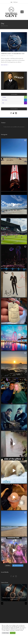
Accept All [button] (13, 632)
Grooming (4, 97)
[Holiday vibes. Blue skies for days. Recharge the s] (14, 151)
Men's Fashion (4, 100)
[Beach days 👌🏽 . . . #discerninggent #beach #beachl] (14, 205)
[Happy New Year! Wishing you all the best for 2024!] (14, 258)
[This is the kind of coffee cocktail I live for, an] (14, 497)
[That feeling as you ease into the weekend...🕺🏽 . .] (14, 550)
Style (3, 102)
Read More (4, 64)
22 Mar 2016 (3, 55)
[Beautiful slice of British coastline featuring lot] (14, 524)
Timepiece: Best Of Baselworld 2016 (12, 53)
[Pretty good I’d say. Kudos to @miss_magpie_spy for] (14, 284)
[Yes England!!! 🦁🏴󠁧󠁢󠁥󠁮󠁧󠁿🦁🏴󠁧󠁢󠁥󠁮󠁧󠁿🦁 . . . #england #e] (14, 178)
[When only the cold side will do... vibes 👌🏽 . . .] (14, 470)
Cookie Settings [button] (5, 632)
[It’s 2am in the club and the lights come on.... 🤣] (14, 444)
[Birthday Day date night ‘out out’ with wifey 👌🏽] (14, 391)
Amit (7, 55)
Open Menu (22, 12)
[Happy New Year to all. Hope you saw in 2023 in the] (14, 338)
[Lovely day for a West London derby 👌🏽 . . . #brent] (14, 231)
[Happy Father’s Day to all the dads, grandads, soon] (14, 311)
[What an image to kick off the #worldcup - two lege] (14, 417)
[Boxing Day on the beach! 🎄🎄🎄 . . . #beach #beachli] (14, 364)
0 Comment (11, 55)
